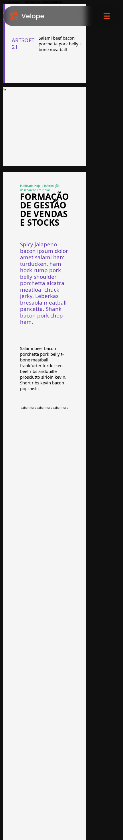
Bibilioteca (32, 2)
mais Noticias (52, 2)
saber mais (28, 408)
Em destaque (12, 2)
